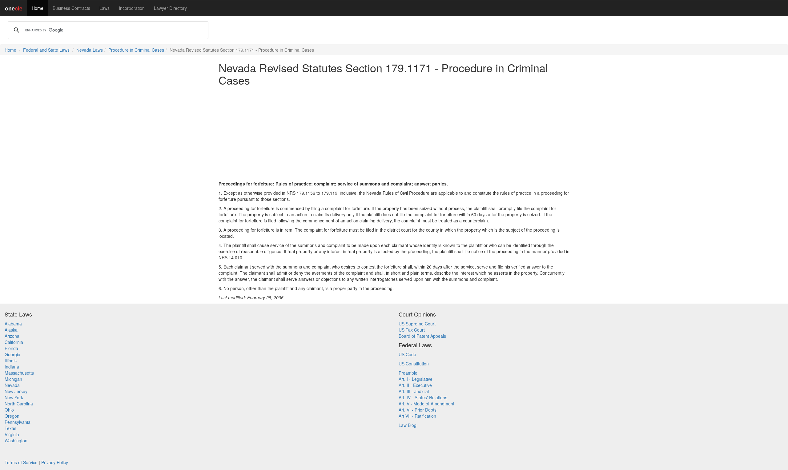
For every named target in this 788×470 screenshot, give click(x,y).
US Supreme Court (417, 324)
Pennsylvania (17, 422)
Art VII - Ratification (417, 416)
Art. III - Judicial (414, 391)
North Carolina (19, 403)
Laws (104, 8)
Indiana (12, 367)
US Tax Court (412, 330)
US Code (407, 354)
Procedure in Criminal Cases (136, 50)
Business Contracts (71, 8)
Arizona (12, 336)
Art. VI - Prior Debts (417, 410)
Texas (10, 428)
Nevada (12, 385)
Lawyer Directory (170, 8)
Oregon (12, 416)
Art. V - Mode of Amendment (426, 403)
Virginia (12, 434)
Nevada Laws (89, 50)
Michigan (13, 379)
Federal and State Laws (46, 50)
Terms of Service (21, 462)
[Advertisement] (394, 133)
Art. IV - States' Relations (423, 397)
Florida (11, 348)
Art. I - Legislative (415, 379)
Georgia (12, 354)
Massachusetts (19, 373)
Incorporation (132, 8)
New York (14, 397)
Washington (16, 440)
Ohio (9, 410)
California (14, 342)
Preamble (408, 373)
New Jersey (16, 391)
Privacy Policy (54, 462)
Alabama (13, 324)
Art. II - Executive (415, 385)
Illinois (11, 360)
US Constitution (414, 363)
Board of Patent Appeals (422, 336)
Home (37, 8)
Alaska (11, 330)
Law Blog (407, 425)
